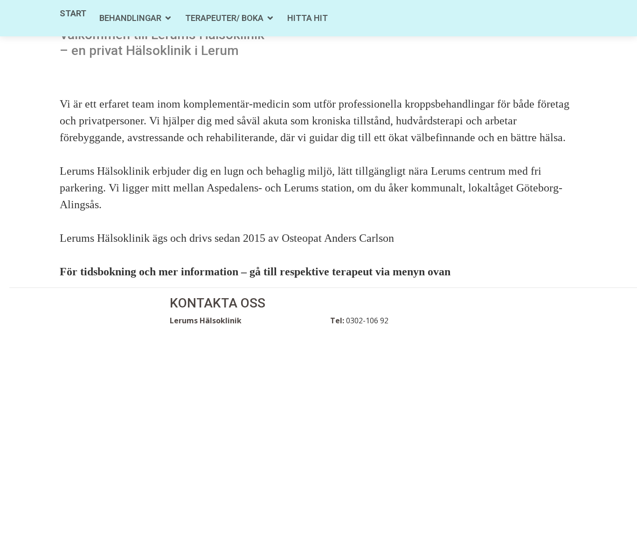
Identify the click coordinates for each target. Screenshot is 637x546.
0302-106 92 (367, 320)
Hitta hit (307, 18)
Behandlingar (130, 18)
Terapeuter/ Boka (224, 18)
